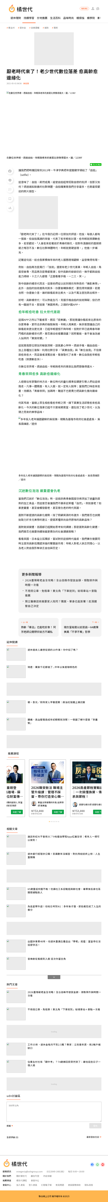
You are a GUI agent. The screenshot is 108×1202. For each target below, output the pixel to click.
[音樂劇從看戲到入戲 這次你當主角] (16, 963)
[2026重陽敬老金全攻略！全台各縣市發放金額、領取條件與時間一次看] (16, 996)
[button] (97, 8)
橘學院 (91, 18)
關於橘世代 (21, 1175)
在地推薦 (42, 18)
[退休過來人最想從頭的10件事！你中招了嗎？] (16, 654)
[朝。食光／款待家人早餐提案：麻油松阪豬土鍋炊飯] (16, 706)
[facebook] (92, 1164)
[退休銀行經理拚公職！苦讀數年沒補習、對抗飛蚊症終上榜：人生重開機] (16, 858)
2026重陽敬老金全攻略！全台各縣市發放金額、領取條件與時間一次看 (64, 993)
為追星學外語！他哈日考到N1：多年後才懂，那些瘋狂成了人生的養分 (64, 908)
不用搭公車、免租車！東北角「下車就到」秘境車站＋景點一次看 (64, 1009)
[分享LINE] (10, 180)
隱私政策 (89, 1184)
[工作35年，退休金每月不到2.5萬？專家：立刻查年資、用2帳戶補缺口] (16, 1049)
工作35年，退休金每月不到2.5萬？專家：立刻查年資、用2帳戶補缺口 (64, 1046)
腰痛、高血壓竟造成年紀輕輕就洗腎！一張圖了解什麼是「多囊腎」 (63, 721)
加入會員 (20, 1184)
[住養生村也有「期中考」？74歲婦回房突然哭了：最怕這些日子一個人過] (16, 1066)
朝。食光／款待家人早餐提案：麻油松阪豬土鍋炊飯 (56, 702)
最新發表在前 (93, 1137)
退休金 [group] (23, 27)
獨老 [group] (56, 27)
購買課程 (84, 8)
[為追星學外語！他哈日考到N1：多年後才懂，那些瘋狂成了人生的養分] (16, 911)
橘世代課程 (21, 1180)
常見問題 (60, 1184)
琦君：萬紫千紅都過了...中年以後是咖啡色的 (52, 667)
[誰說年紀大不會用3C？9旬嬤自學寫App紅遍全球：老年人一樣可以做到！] (16, 841)
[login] (92, 8)
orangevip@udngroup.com (29, 1171)
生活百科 (55, 18)
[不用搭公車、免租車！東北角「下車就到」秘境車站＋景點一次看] (16, 1014)
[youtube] (102, 1164)
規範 (9, 1125)
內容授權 (47, 1175)
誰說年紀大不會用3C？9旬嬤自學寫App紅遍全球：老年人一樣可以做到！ (64, 838)
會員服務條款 (74, 1184)
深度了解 (23, 812)
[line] (97, 1164)
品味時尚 (68, 18)
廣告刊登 (35, 1175)
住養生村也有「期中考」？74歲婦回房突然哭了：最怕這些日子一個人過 (64, 1063)
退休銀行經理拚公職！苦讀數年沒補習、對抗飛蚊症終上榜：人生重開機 (64, 855)
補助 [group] (46, 27)
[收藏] (10, 198)
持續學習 (29, 18)
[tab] (49, 821)
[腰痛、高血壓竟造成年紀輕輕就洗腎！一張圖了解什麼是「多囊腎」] (16, 724)
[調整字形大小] (10, 208)
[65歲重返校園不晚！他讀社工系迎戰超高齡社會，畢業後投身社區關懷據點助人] (16, 893)
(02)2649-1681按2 (55, 1171)
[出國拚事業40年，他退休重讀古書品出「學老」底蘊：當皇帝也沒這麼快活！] (16, 946)
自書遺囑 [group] (35, 27)
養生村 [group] (11, 27)
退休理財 (16, 18)
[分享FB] (10, 171)
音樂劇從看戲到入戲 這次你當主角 (47, 958)
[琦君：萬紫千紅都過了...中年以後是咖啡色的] (16, 671)
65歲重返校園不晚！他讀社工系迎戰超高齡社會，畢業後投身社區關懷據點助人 (64, 890)
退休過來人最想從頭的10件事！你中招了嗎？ (53, 649)
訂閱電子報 (46, 1184)
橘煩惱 (80, 18)
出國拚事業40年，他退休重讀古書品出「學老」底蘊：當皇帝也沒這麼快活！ (64, 943)
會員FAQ (35, 1180)
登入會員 (33, 1184)
